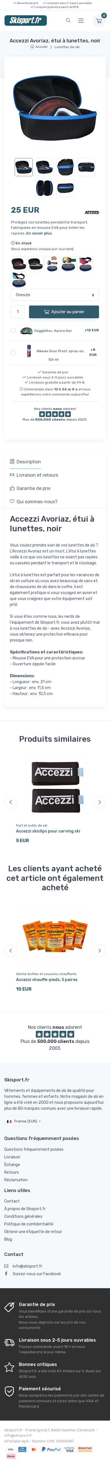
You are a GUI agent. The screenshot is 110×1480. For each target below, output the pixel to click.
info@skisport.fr (27, 1266)
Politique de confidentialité (28, 1224)
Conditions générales (23, 1216)
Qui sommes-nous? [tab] (37, 501)
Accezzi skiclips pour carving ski (48, 831)
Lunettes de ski (67, 47)
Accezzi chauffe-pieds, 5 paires (47, 979)
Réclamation (16, 1180)
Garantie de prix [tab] (33, 488)
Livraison (12, 1157)
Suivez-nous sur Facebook (37, 1274)
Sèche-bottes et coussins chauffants (46, 974)
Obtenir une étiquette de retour (33, 1231)
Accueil (41, 47)
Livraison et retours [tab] (37, 475)
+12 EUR (92, 330)
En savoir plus (39, 233)
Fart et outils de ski (31, 825)
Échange (12, 1164)
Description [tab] (29, 461)
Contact (12, 1201)
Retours (11, 1172)
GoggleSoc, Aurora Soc (53, 330)
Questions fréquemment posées (33, 1149)
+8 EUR (93, 352)
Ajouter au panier (67, 311)
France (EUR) (25, 1121)
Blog (8, 1239)
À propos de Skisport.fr (25, 1208)
